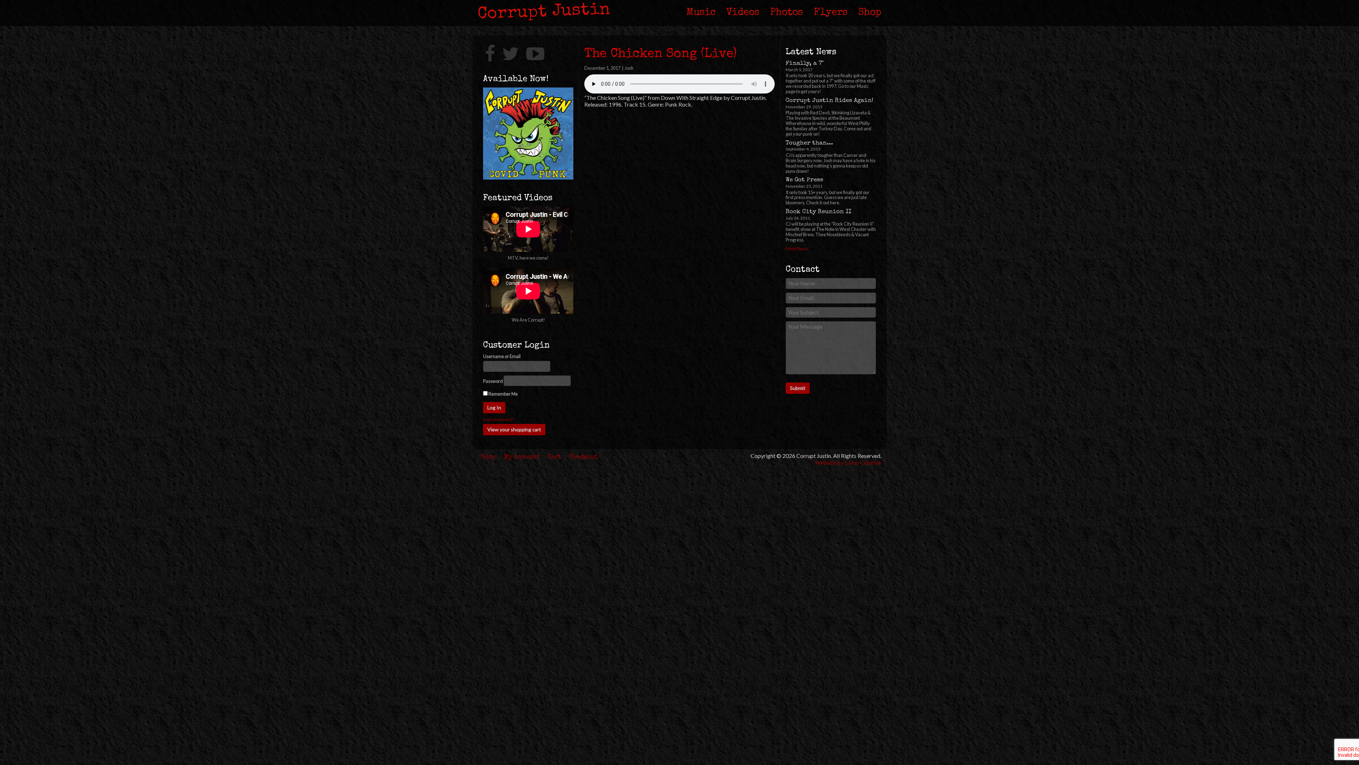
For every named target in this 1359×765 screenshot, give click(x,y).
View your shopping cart (514, 429)
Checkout (583, 457)
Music (701, 13)
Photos (786, 13)
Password (493, 381)
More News (797, 248)
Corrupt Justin (543, 12)
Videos (742, 13)
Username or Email (502, 356)
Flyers (831, 13)
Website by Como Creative (848, 462)
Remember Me (503, 394)
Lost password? (498, 419)
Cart (554, 457)
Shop (869, 13)
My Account (522, 457)
